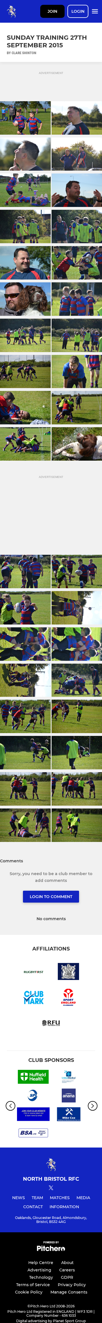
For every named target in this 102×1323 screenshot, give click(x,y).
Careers (67, 1270)
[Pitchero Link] (51, 1249)
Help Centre (40, 1262)
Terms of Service (33, 1284)
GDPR (67, 1277)
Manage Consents (68, 1292)
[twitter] (51, 1188)
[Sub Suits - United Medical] (68, 1078)
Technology (41, 1277)
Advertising (39, 1270)
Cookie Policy (28, 1292)
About (67, 1262)
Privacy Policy (72, 1284)
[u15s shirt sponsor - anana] (68, 1096)
